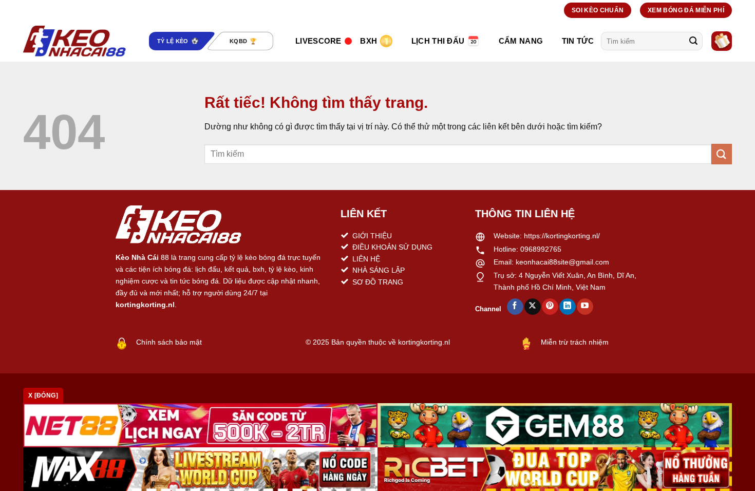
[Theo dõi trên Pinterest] (550, 306)
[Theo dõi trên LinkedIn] (567, 306)
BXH (368, 40)
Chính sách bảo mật (169, 342)
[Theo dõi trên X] (532, 306)
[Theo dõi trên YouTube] (585, 306)
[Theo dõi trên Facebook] (515, 306)
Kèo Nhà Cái (137, 257)
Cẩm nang (521, 40)
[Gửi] (693, 41)
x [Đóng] (43, 395)
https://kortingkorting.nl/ (562, 236)
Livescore (318, 40)
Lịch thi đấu (438, 40)
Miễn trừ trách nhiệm (575, 342)
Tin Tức (578, 40)
